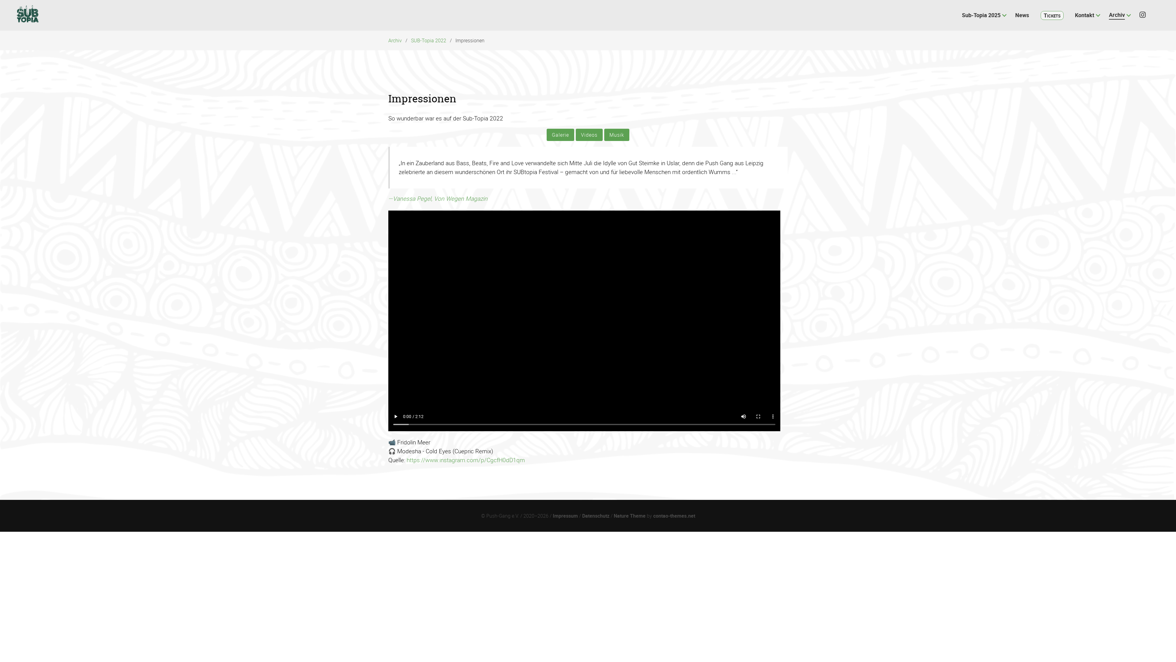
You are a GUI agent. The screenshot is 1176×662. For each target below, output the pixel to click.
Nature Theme (630, 515)
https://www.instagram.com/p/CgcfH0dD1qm (466, 460)
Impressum (565, 515)
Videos (589, 134)
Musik (616, 134)
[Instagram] (1145, 15)
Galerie (560, 134)
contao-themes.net (674, 515)
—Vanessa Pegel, (438, 199)
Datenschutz (595, 515)
